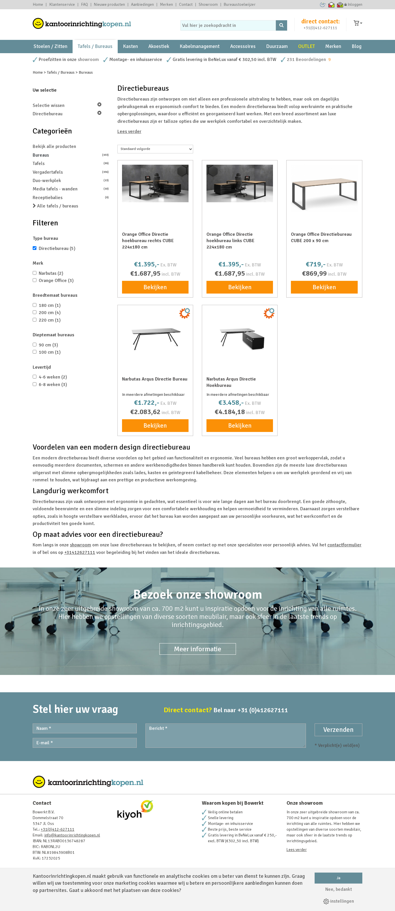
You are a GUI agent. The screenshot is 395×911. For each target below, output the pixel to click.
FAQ (84, 4)
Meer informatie (197, 649)
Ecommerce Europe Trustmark (323, 4)
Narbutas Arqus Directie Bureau (154, 379)
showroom (88, 59)
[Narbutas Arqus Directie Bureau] (155, 338)
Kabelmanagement (199, 46)
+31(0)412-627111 (320, 27)
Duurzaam (277, 46)
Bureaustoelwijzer (240, 4)
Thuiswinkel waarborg (331, 4)
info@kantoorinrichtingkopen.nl (72, 835)
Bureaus (71, 155)
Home (38, 4)
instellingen (341, 901)
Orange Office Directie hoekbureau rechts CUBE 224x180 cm (148, 240)
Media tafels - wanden (71, 189)
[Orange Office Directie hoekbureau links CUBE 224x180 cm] (239, 183)
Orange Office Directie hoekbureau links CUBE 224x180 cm (230, 240)
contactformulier (344, 545)
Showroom (208, 4)
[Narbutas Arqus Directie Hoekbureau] (239, 338)
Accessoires (243, 46)
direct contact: (320, 21)
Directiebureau (47, 114)
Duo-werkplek (71, 180)
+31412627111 (79, 552)
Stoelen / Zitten (50, 46)
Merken (166, 4)
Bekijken (155, 287)
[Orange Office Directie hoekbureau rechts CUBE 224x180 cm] (155, 183)
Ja (338, 877)
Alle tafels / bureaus (57, 206)
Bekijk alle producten (54, 146)
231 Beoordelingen (306, 59)
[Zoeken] (281, 25)
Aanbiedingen (142, 4)
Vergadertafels (71, 172)
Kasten (130, 46)
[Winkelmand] (358, 23)
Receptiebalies (71, 198)
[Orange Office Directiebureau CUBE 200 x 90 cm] (324, 188)
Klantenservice (62, 4)
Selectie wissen (48, 105)
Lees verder (129, 131)
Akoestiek (158, 46)
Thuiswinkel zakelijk (340, 4)
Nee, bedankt (338, 889)
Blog (356, 46)
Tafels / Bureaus (95, 46)
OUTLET (306, 46)
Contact (186, 4)
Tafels (71, 163)
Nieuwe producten (109, 4)
